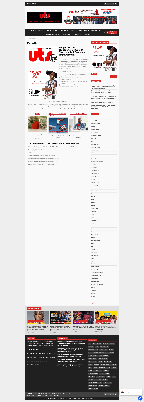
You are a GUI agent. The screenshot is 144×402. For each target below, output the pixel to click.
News (92, 243)
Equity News (94, 167)
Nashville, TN (94, 234)
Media (92, 223)
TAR (92, 261)
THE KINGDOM (64, 30)
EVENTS (87, 34)
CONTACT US (31, 395)
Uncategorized (95, 281)
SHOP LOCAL (66, 393)
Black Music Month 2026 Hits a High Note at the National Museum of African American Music (83, 317)
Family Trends (94, 176)
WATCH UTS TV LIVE (113, 32)
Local (92, 217)
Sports (92, 258)
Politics (93, 249)
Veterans (93, 290)
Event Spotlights (95, 173)
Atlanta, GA (94, 121)
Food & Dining (94, 188)
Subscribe (56, 395)
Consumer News (95, 147)
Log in (92, 303)
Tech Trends (94, 264)
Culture (93, 153)
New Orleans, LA (95, 240)
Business (93, 138)
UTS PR (93, 287)
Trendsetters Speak (96, 275)
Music (92, 232)
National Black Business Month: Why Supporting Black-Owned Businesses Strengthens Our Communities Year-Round (102, 92)
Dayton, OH (94, 159)
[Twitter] (113, 4)
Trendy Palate (94, 278)
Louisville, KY (94, 220)
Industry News (95, 208)
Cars (92, 141)
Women (93, 296)
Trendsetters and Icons (97, 272)
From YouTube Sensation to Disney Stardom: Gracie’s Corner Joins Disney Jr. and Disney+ (106, 317)
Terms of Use (40, 395)
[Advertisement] (90, 12)
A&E (100, 30)
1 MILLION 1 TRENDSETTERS (53, 34)
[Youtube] (116, 4)
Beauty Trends (95, 129)
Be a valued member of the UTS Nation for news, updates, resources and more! (78, 135)
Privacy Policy (48, 395)
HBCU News (94, 197)
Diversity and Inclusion (97, 161)
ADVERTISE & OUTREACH (55, 393)
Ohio (92, 246)
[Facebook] (105, 4)
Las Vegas (93, 211)
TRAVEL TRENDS (66, 34)
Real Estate (94, 252)
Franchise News (95, 191)
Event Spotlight (95, 170)
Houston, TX (94, 205)
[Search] (104, 32)
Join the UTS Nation (78, 113)
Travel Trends (94, 270)
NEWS (48, 30)
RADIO (45, 393)
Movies (93, 229)
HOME (32, 30)
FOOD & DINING (77, 34)
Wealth (93, 293)
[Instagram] (110, 4)
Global (92, 194)
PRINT (40, 393)
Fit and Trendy (95, 185)
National (93, 237)
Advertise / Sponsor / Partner (57, 114)
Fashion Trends (95, 182)
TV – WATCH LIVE (32, 393)
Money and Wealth (96, 226)
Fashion (93, 179)
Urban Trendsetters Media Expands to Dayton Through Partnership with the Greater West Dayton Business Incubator (103, 86)
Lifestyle (93, 214)
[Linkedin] (108, 4)
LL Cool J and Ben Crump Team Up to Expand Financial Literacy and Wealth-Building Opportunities (103, 106)
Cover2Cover (94, 150)
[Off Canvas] (28, 32)
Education (93, 164)
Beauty (93, 126)
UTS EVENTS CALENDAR (97, 284)
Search (94, 73)
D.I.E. (92, 156)
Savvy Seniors (94, 255)
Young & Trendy (95, 299)
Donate (37, 113)
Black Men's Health (96, 135)
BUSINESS (93, 30)
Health (92, 199)
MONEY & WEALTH (83, 30)
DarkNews (85, 398)
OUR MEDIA (40, 30)
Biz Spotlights (94, 132)
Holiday (93, 202)
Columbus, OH (94, 144)
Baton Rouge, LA (95, 123)
